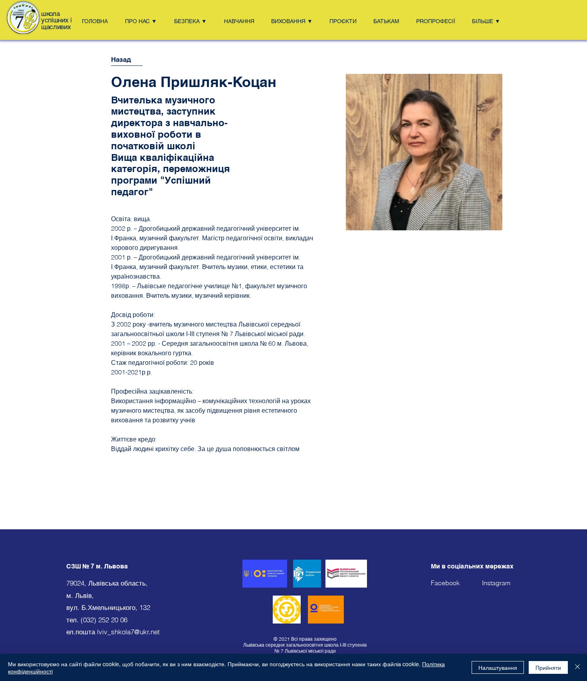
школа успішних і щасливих (56, 20)
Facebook (456, 583)
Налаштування (497, 667)
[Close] (577, 667)
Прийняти (548, 667)
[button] (143, 21)
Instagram (496, 583)
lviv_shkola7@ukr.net (128, 632)
